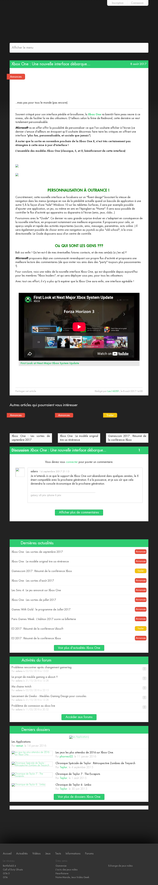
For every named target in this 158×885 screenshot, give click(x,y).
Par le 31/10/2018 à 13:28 (78, 679)
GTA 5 (6, 873)
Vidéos (36, 853)
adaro (34, 471)
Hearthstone (61, 873)
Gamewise (60, 866)
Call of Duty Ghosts (13, 869)
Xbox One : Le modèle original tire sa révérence (79, 438)
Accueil (7, 853)
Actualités (22, 853)
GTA (5, 877)
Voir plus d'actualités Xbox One (79, 647)
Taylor (63, 767)
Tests (58, 853)
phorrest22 (66, 756)
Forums (89, 853)
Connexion (137, 3)
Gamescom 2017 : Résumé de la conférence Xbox (127, 438)
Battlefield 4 (9, 866)
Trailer (110, 415)
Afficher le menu (22, 47)
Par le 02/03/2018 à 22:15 (78, 688)
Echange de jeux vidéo (120, 866)
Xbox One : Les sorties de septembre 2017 (31, 438)
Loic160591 (113, 391)
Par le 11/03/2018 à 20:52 (78, 707)
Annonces (16, 76)
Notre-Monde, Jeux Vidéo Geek (72, 877)
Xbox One (95, 114)
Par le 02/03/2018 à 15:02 (78, 669)
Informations (73, 853)
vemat (19, 745)
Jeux (47, 853)
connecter (72, 462)
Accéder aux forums (79, 717)
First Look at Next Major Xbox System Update (50, 363)
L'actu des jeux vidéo (66, 869)
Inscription (118, 3)
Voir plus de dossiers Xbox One (79, 796)
